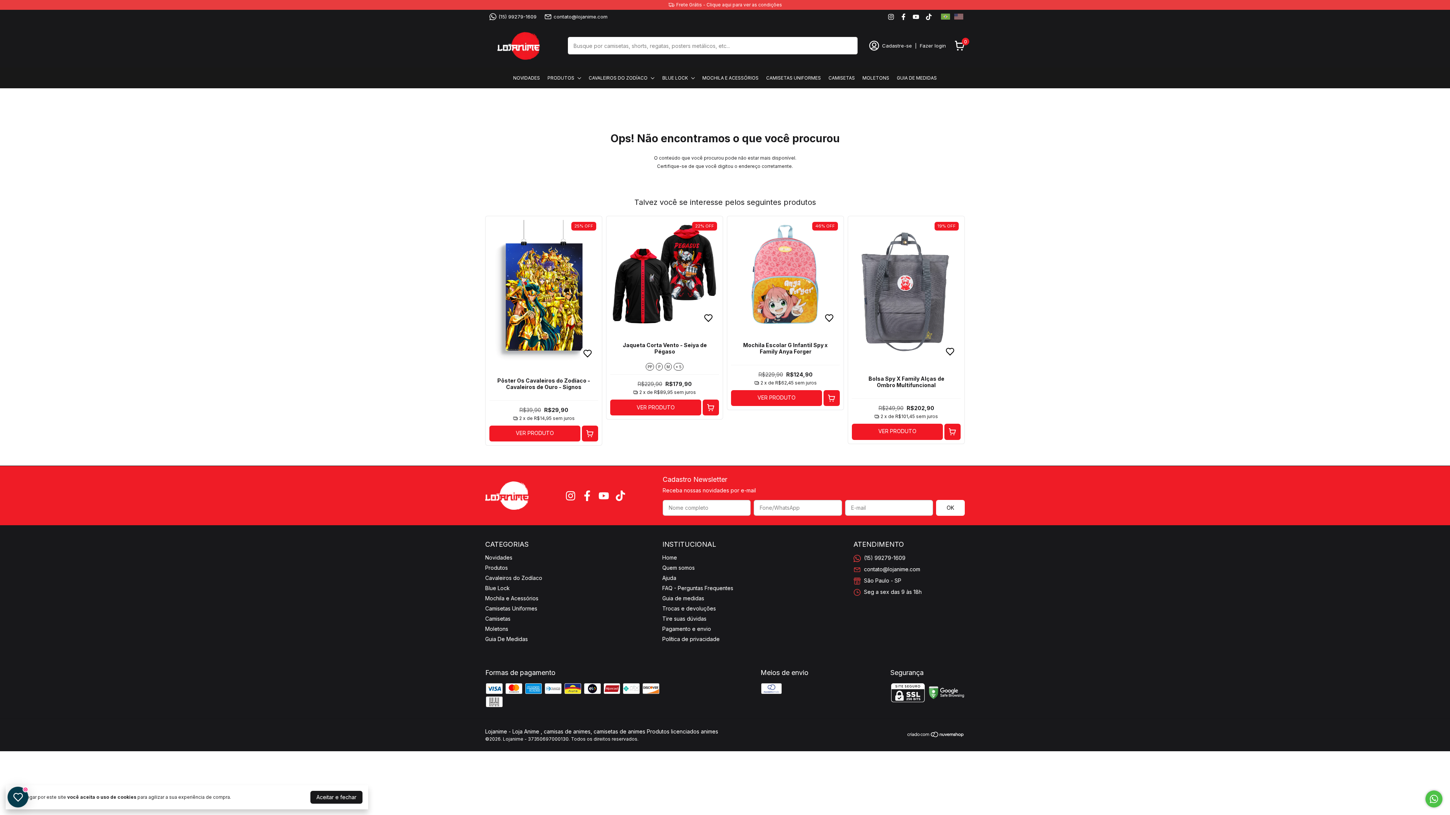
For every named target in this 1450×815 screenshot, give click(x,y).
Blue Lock (675, 78)
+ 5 (679, 366)
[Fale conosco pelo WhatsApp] (1433, 798)
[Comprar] (590, 434)
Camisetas (841, 78)
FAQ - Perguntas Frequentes (697, 588)
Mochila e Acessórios (730, 78)
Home (669, 557)
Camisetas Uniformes (793, 78)
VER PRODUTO (535, 433)
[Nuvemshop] (936, 735)
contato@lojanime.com (581, 17)
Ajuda (669, 578)
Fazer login (933, 46)
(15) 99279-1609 (517, 17)
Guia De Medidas (917, 78)
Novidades (526, 78)
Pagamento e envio (686, 629)
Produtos (561, 78)
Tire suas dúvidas (684, 618)
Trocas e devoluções (689, 608)
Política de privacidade (691, 639)
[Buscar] (847, 45)
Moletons (875, 78)
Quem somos (678, 567)
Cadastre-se (897, 46)
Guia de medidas (683, 598)
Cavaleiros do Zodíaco (618, 78)
